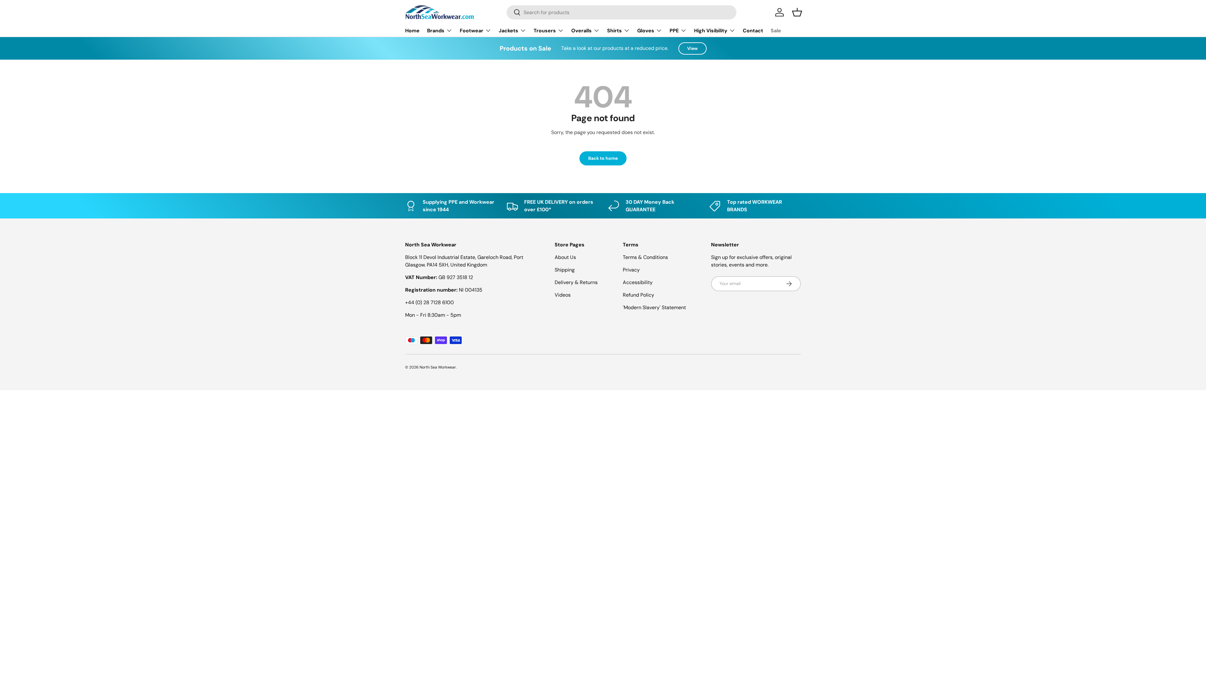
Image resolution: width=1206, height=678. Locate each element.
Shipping (565, 269)
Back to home (603, 158)
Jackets (508, 30)
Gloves (645, 30)
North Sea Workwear (438, 367)
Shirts (614, 30)
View (692, 48)
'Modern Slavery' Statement (654, 307)
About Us (565, 257)
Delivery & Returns (576, 282)
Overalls (581, 30)
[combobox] (621, 12)
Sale (776, 30)
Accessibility (638, 282)
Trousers (545, 30)
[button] (797, 12)
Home (412, 30)
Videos (563, 295)
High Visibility (710, 30)
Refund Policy (638, 295)
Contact (753, 30)
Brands (435, 30)
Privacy (631, 269)
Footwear (471, 30)
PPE (674, 30)
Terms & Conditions (645, 257)
